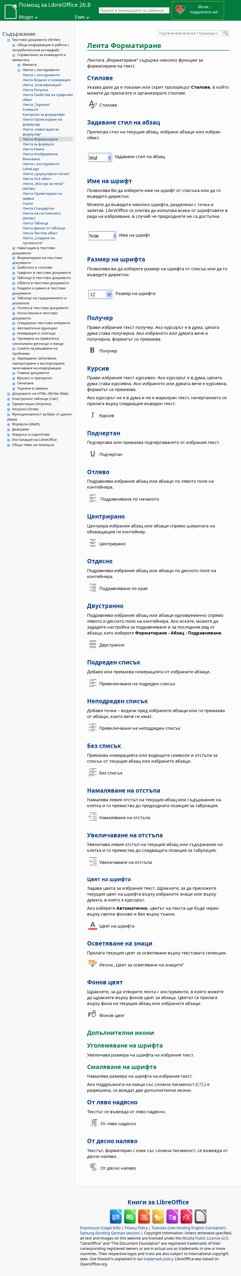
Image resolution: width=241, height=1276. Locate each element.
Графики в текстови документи (44, 272)
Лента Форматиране (40, 139)
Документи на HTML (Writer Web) (40, 393)
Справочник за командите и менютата (39, 57)
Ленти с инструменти (41, 69)
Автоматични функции (37, 328)
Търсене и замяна (32, 388)
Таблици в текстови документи (44, 277)
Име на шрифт (109, 181)
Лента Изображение (40, 154)
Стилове (100, 78)
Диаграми (20, 429)
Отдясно (99, 561)
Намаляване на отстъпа (123, 790)
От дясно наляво (112, 1141)
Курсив (98, 368)
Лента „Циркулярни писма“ (46, 173)
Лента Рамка (33, 149)
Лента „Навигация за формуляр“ (41, 131)
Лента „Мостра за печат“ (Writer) (43, 186)
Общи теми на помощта (33, 444)
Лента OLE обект (37, 178)
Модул (26, 17)
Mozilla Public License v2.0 (205, 1238)
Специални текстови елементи (43, 322)
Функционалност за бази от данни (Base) (39, 417)
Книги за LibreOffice (158, 1202)
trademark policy (158, 1258)
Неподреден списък (117, 701)
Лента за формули (38, 144)
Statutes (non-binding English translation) (188, 1227)
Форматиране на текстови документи (37, 260)
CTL (201, 1084)
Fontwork (30, 109)
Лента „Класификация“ (42, 84)
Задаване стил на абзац (123, 122)
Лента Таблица (35, 223)
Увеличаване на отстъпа (125, 835)
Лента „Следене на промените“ (39, 240)
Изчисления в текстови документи (35, 315)
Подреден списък (113, 662)
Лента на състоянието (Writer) (42, 215)
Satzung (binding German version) (110, 1233)
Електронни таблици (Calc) (35, 398)
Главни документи (33, 372)
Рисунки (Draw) (25, 409)
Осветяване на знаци (120, 943)
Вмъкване (31, 158)
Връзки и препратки (34, 377)
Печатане (25, 383)
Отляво (98, 472)
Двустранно (105, 606)
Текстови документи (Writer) (36, 39)
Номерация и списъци (36, 333)
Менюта (29, 64)
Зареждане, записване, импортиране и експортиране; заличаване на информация (38, 363)
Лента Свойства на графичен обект (48, 97)
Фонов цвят (105, 982)
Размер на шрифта (116, 259)
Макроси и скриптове (30, 434)
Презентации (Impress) (31, 403)
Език (80, 17)
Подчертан (103, 433)
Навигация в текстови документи (33, 250)
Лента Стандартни (38, 208)
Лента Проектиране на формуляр (42, 122)
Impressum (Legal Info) (100, 1227)
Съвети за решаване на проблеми (34, 351)
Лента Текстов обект (40, 233)
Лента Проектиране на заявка (42, 196)
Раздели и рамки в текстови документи (39, 290)
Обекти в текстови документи (43, 282)
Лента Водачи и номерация (46, 79)
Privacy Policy (136, 1227)
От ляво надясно (112, 1102)
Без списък (104, 746)
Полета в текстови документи (42, 307)
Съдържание (18, 33)
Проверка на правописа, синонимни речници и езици (38, 341)
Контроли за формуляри (44, 114)
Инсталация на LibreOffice (34, 439)
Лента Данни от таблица (44, 228)
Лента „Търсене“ (36, 104)
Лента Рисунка (35, 89)
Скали (28, 203)
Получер (100, 318)
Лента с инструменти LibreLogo (41, 166)
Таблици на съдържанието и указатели (39, 300)
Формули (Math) (26, 424)
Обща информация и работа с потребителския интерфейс (40, 47)
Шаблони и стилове (34, 267)
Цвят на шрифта (109, 879)
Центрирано (106, 516)
